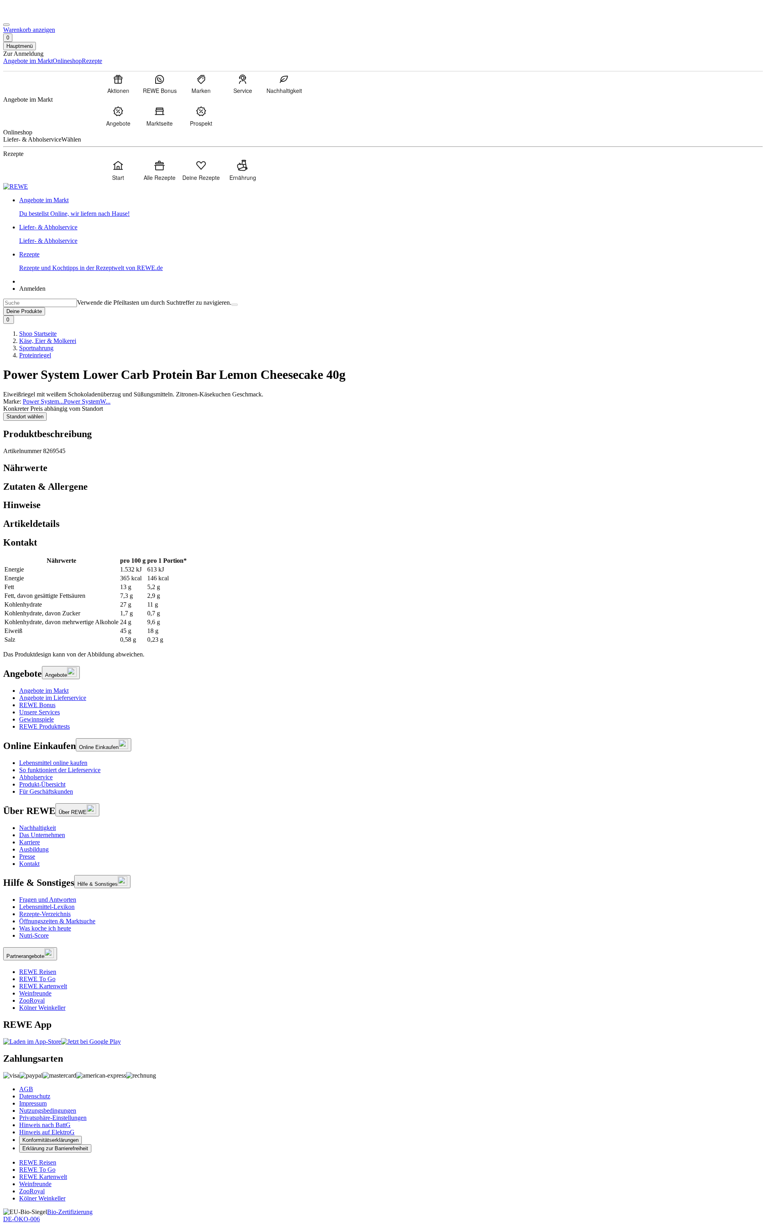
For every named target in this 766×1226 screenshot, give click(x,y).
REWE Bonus (37, 705)
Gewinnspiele (36, 719)
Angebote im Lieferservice (52, 697)
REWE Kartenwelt (43, 986)
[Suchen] (234, 305)
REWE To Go (37, 979)
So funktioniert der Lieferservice (60, 770)
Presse (27, 856)
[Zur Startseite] (30, 15)
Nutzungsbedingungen (47, 1110)
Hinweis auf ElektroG (47, 1132)
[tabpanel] (383, 600)
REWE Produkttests (44, 726)
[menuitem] (118, 83)
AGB (26, 1089)
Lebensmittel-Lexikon (47, 906)
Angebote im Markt (44, 690)
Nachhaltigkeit (37, 827)
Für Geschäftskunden (46, 791)
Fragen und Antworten (47, 899)
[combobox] (40, 303)
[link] (391, 207)
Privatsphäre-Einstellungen (53, 1117)
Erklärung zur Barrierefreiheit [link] (55, 1148)
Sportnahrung (36, 348)
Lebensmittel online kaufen (53, 762)
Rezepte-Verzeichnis (45, 914)
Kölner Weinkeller (42, 1007)
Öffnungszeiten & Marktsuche (57, 921)
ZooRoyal (32, 1000)
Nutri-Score (34, 935)
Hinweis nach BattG (45, 1125)
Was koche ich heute (45, 928)
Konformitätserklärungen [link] (50, 1140)
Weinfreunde (35, 993)
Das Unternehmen (42, 835)
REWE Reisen (37, 971)
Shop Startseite (38, 333)
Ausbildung (34, 849)
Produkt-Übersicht (42, 784)
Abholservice (36, 777)
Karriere (29, 842)
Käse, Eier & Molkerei (47, 340)
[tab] (383, 468)
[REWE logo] (15, 186)
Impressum (33, 1103)
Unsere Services (39, 712)
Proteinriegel (35, 355)
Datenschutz (34, 1096)
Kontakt (29, 863)
